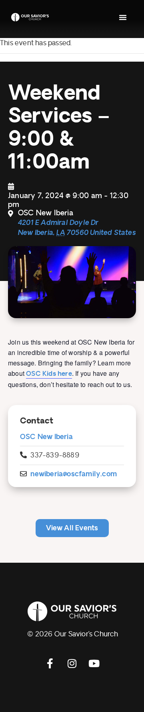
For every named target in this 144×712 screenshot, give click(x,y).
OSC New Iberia (46, 436)
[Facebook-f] (50, 663)
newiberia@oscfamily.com (73, 474)
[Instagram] (72, 663)
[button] (123, 17)
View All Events (72, 528)
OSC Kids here (49, 373)
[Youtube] (94, 663)
